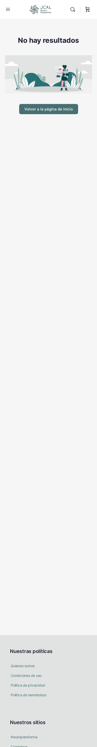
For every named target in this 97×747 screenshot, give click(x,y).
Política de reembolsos (28, 695)
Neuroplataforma (24, 737)
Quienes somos (23, 666)
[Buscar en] (74, 9)
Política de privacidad (28, 685)
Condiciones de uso (26, 675)
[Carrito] (87, 9)
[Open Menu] (8, 9)
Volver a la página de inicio (48, 109)
